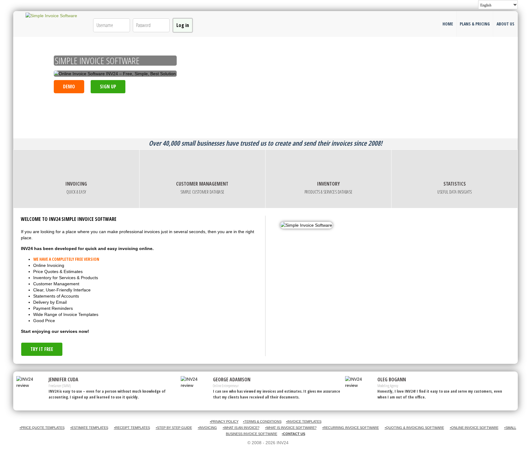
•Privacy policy (224, 421)
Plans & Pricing (475, 24)
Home (447, 24)
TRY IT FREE (41, 349)
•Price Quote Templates (42, 427)
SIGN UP (108, 86)
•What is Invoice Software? (291, 427)
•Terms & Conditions (262, 421)
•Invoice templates (303, 421)
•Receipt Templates (132, 427)
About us (505, 24)
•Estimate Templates (89, 427)
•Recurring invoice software (350, 427)
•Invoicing (207, 427)
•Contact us (293, 434)
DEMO (69, 86)
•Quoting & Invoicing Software (414, 427)
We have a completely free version (66, 259)
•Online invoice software (474, 427)
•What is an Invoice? (241, 427)
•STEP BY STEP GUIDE (174, 427)
